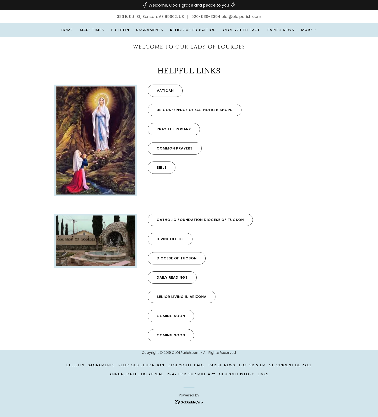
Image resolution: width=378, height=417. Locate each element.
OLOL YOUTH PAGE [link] (241, 29)
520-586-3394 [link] (205, 16)
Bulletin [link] (120, 29)
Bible (161, 167)
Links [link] (263, 374)
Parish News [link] (280, 29)
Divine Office (170, 239)
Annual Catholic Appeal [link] (136, 374)
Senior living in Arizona (181, 296)
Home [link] (67, 29)
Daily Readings (172, 277)
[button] (309, 30)
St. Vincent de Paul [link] (290, 365)
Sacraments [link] (149, 29)
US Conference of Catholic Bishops (195, 109)
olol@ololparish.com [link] (241, 16)
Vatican (165, 90)
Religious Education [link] (193, 29)
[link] (189, 47)
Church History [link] (236, 374)
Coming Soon (171, 315)
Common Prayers (175, 148)
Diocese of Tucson (177, 258)
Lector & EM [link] (252, 365)
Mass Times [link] (92, 29)
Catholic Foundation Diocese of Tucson (200, 219)
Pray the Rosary (174, 129)
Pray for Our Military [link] (191, 374)
